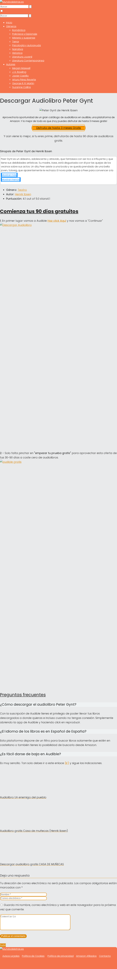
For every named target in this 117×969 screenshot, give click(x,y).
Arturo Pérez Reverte (24, 79)
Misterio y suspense (23, 38)
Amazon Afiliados (86, 956)
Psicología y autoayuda (26, 45)
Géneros (11, 26)
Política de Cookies (33, 956)
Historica (17, 53)
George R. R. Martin (23, 83)
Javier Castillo (20, 76)
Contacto (105, 956)
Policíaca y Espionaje (24, 34)
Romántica (18, 30)
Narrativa (17, 49)
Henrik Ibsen (23, 194)
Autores (10, 64)
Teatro (22, 190)
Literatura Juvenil (22, 57)
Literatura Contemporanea (28, 60)
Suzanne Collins (21, 87)
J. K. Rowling (19, 72)
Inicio (9, 22)
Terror (15, 41)
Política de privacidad (61, 956)
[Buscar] (30, 6)
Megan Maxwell (21, 68)
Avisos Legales (11, 956)
